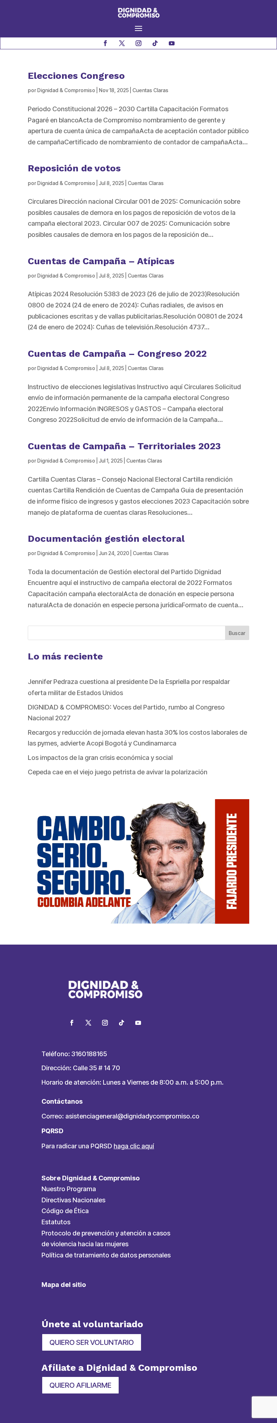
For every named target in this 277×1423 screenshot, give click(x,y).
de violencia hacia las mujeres (84, 1244)
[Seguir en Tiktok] (155, 43)
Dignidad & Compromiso (66, 90)
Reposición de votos (74, 168)
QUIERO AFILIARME (80, 1385)
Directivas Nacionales (73, 1200)
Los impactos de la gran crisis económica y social (100, 757)
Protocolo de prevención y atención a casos (105, 1233)
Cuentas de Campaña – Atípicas (101, 261)
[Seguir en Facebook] (105, 43)
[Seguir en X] (122, 43)
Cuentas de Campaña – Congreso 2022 (117, 353)
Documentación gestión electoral (106, 538)
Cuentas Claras (150, 90)
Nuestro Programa (68, 1189)
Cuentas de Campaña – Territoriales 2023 (124, 446)
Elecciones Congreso (76, 75)
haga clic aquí (134, 1146)
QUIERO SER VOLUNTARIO (91, 1342)
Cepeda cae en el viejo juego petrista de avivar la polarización (117, 772)
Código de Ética (65, 1211)
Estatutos (55, 1222)
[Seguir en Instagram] (138, 43)
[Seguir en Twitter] (88, 1022)
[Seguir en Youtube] (171, 43)
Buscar (237, 633)
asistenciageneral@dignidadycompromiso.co (132, 1116)
